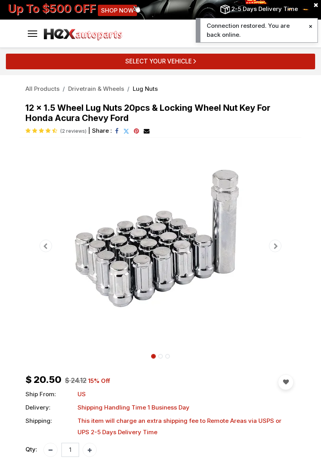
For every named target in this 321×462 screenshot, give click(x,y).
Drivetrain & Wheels (96, 88)
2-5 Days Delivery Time (264, 9)
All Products (42, 88)
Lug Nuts (145, 88)
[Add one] (90, 450)
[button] (45, 246)
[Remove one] (50, 450)
